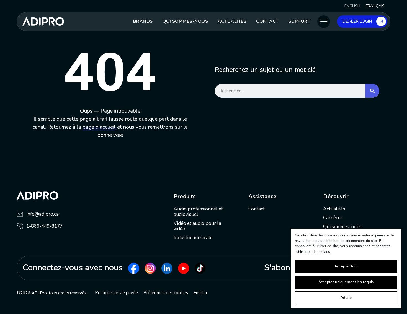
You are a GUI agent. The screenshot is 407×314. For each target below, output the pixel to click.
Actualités (232, 21)
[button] (323, 21)
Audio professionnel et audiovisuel (198, 212)
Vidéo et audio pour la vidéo (197, 226)
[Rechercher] (372, 91)
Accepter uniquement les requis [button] (346, 282)
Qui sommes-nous (185, 21)
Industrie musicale (193, 238)
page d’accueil (99, 127)
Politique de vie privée (116, 292)
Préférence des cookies (165, 292)
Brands (143, 21)
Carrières (333, 218)
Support (299, 21)
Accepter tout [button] (346, 266)
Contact (267, 21)
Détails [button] (346, 297)
